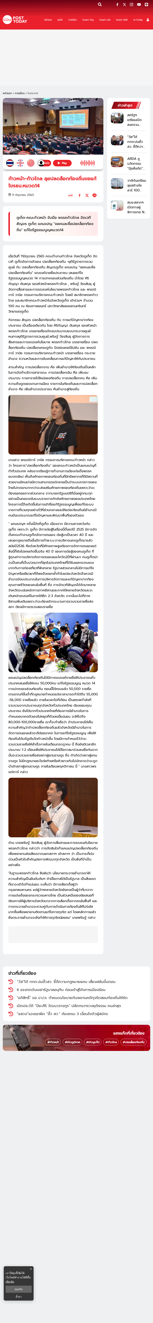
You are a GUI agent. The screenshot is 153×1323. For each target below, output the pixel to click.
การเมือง (20, 93)
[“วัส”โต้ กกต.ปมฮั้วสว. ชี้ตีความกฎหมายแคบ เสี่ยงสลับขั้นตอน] (117, 139)
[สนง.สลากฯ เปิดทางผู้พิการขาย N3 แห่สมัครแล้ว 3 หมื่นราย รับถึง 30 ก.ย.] (117, 205)
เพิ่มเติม (10, 1281)
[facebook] (79, 195)
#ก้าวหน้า (53, 1042)
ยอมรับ (19, 1289)
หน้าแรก (7, 93)
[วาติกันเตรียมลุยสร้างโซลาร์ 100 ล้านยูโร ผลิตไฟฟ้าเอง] (117, 183)
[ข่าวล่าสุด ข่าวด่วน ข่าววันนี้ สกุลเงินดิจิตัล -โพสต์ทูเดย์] (15, 19)
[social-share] (117, 4)
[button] (148, 19)
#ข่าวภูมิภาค (72, 1042)
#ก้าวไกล (111, 1042)
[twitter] (87, 195)
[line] (94, 195)
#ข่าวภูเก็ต (92, 1042)
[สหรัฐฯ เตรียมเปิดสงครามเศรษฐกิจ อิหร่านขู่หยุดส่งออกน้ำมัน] (117, 118)
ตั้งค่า (19, 1296)
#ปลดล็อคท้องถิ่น (133, 1042)
